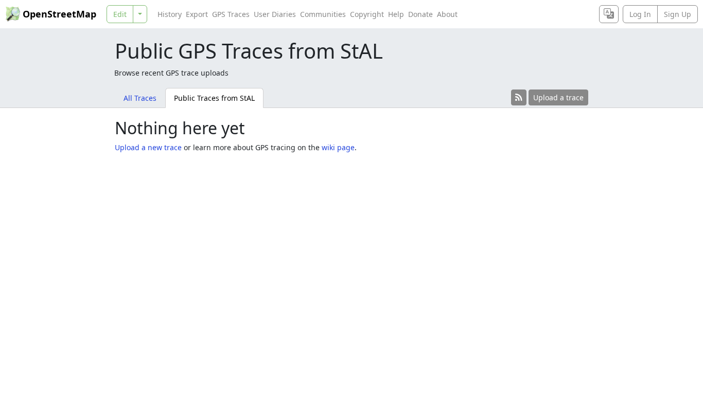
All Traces (140, 98)
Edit (120, 14)
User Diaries (275, 14)
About (447, 14)
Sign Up (677, 14)
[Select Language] (609, 14)
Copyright (367, 14)
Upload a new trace (148, 147)
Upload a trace (558, 97)
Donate (420, 14)
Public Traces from (214, 98)
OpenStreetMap (59, 14)
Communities (323, 14)
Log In (640, 14)
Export (197, 14)
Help (396, 14)
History (169, 14)
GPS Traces (231, 14)
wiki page (338, 147)
